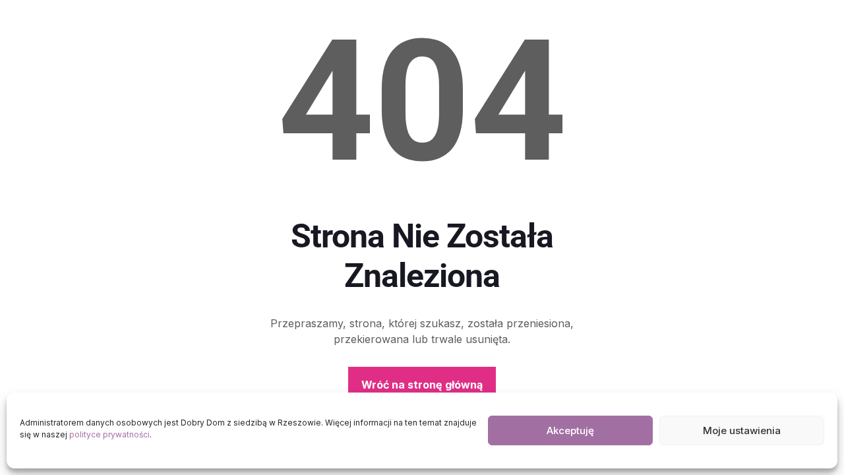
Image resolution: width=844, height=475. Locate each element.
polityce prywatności (109, 434)
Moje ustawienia (742, 430)
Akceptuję (570, 430)
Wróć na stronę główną (422, 384)
